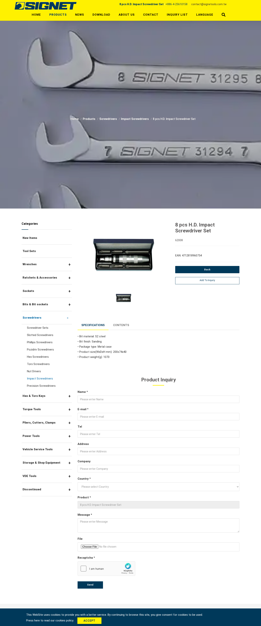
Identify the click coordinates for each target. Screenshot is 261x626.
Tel (80, 426)
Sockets (28, 291)
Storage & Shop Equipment (41, 462)
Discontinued (32, 489)
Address (83, 444)
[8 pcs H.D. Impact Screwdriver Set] (124, 255)
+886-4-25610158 (176, 4)
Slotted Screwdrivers (40, 335)
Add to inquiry (207, 280)
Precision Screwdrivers (41, 386)
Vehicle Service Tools (38, 449)
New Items (30, 238)
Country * (84, 478)
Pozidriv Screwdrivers (40, 349)
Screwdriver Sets (37, 328)
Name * (83, 392)
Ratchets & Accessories (40, 277)
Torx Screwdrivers (38, 364)
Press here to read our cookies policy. (50, 620)
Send (90, 584)
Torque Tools (32, 409)
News (79, 14)
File (80, 539)
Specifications (93, 325)
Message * (85, 514)
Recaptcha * (86, 557)
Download (101, 14)
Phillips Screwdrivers (40, 342)
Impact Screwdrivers (135, 119)
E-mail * (83, 409)
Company (84, 461)
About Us (127, 14)
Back (207, 269)
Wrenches (30, 264)
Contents (121, 325)
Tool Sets (29, 251)
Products (58, 14)
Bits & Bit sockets (35, 304)
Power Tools (31, 436)
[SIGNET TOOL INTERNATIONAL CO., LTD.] (45, 5)
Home (36, 14)
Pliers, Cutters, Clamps (39, 422)
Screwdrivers (108, 119)
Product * (84, 497)
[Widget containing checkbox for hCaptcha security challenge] (106, 568)
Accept (89, 620)
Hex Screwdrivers (38, 357)
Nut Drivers (34, 371)
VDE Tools (29, 476)
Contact (150, 14)
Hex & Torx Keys (34, 396)
